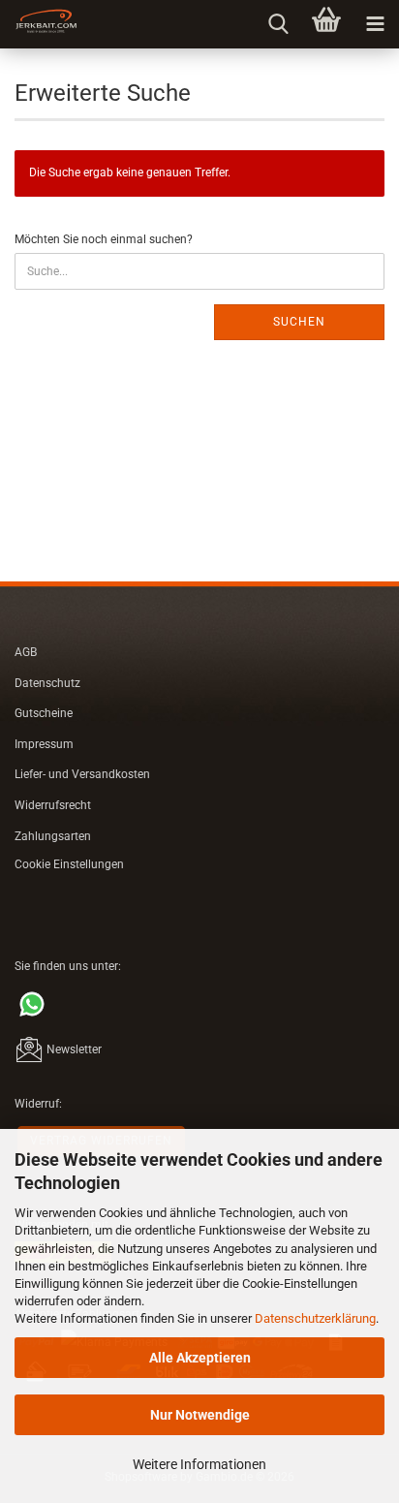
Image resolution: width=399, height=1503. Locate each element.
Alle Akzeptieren (200, 1357)
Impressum (44, 744)
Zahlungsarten (53, 836)
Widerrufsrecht (53, 805)
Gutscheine (44, 713)
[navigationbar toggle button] (375, 24)
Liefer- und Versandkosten (82, 774)
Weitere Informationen (199, 1464)
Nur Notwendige (200, 1415)
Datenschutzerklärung (315, 1318)
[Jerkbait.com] (38, 24)
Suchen (299, 322)
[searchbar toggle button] (278, 24)
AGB (26, 652)
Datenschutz (47, 683)
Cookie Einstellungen (69, 864)
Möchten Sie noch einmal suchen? (104, 239)
